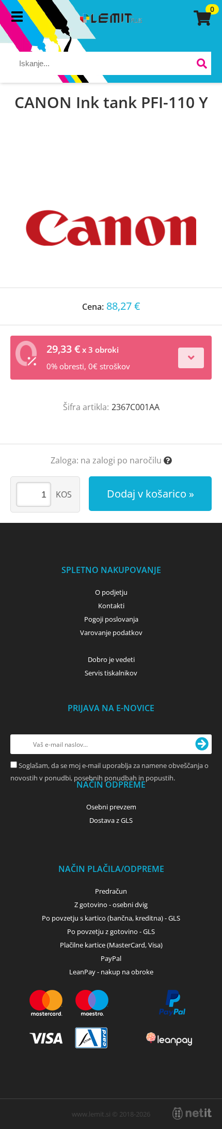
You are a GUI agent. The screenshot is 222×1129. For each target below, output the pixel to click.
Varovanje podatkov (111, 632)
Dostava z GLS (111, 820)
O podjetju (111, 592)
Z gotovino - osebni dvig (111, 904)
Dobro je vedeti (111, 659)
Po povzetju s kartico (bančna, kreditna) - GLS (111, 918)
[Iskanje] (202, 65)
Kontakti (111, 605)
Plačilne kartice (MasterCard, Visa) (111, 945)
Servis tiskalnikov (111, 673)
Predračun (111, 891)
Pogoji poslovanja (111, 619)
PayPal (111, 958)
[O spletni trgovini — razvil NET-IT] (192, 1113)
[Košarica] (201, 18)
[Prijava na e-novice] (202, 744)
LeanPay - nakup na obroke (111, 971)
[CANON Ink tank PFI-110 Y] (111, 210)
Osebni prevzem (111, 806)
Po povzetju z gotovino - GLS (111, 931)
